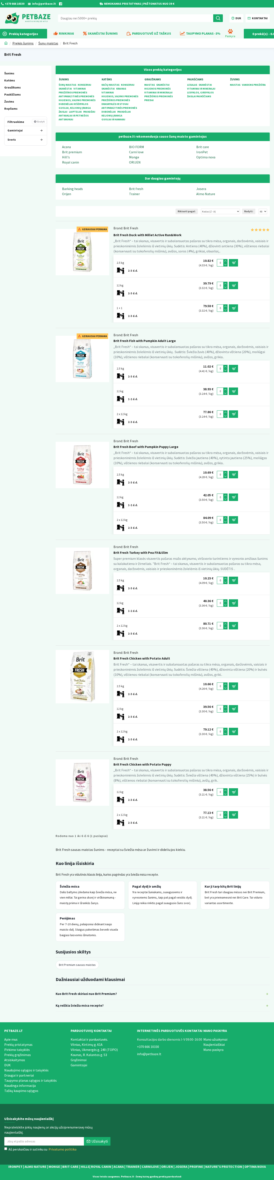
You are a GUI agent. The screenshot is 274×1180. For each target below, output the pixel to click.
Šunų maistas (48, 43)
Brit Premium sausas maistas (77, 965)
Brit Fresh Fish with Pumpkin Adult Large (144, 341)
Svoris (11, 139)
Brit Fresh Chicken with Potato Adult (141, 658)
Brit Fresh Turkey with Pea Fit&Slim (140, 552)
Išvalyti (41, 121)
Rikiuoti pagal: (187, 211)
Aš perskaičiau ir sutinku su (42, 1149)
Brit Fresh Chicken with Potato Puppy (142, 764)
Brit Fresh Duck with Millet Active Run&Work (147, 235)
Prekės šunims (23, 43)
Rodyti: (248, 211)
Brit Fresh (131, 228)
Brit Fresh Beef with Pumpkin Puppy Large (145, 447)
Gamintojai (15, 130)
